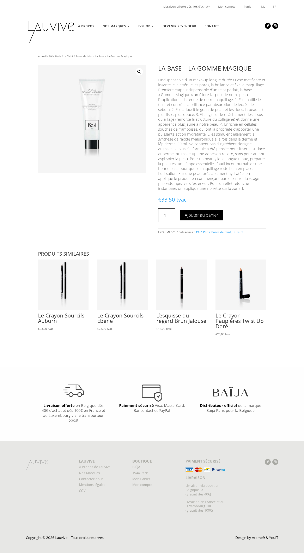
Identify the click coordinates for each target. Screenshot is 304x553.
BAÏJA (136, 467)
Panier (248, 6)
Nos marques (114, 26)
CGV (82, 490)
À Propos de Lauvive (94, 467)
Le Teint (68, 56)
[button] (139, 72)
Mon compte (227, 6)
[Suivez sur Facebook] (268, 26)
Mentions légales (92, 484)
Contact (212, 26)
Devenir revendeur (179, 26)
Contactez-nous (91, 479)
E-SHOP (144, 26)
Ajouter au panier (201, 215)
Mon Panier (141, 479)
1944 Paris (55, 56)
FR (274, 6)
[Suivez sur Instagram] (275, 26)
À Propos (86, 26)
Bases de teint (84, 56)
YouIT (273, 537)
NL (263, 6)
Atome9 (258, 537)
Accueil (42, 56)
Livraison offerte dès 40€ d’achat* (186, 6)
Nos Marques (89, 473)
